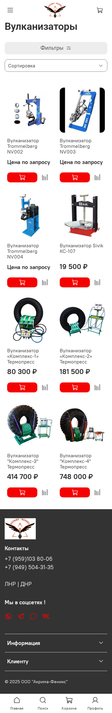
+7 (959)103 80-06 (29, 558)
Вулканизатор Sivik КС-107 (81, 248)
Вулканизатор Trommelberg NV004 (23, 251)
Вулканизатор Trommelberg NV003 (75, 146)
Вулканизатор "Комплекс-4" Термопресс (75, 461)
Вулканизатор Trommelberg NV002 (23, 146)
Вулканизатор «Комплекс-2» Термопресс (76, 356)
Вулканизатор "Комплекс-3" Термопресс (23, 461)
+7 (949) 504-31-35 (29, 567)
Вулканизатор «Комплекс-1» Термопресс (23, 356)
